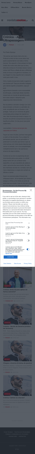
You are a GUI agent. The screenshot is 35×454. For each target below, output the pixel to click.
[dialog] (17, 227)
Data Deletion (7, 263)
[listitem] (17, 223)
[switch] (28, 227)
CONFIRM (10, 257)
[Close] (31, 190)
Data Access (17, 263)
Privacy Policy (28, 263)
